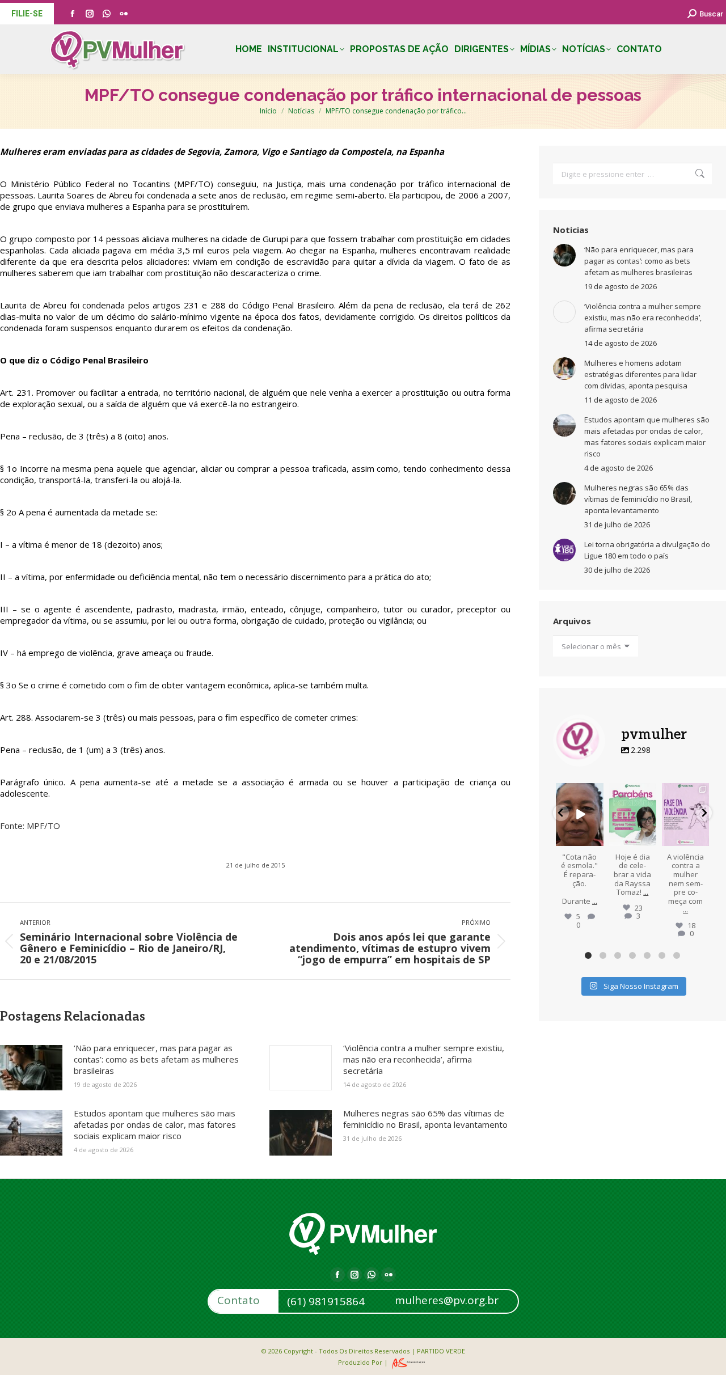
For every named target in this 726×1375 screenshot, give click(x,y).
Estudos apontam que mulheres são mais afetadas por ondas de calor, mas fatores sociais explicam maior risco (155, 1124)
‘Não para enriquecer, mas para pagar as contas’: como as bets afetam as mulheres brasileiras (156, 1059)
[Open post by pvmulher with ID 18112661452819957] (685, 814)
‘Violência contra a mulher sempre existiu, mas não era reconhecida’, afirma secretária (423, 1059)
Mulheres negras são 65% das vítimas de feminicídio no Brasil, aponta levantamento (425, 1118)
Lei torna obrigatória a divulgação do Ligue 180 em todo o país (647, 550)
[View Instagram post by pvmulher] (596, 838)
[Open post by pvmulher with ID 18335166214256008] (632, 814)
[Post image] (31, 1067)
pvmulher (580, 792)
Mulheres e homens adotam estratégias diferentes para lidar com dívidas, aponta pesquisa (640, 374)
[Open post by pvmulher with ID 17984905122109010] (579, 814)
